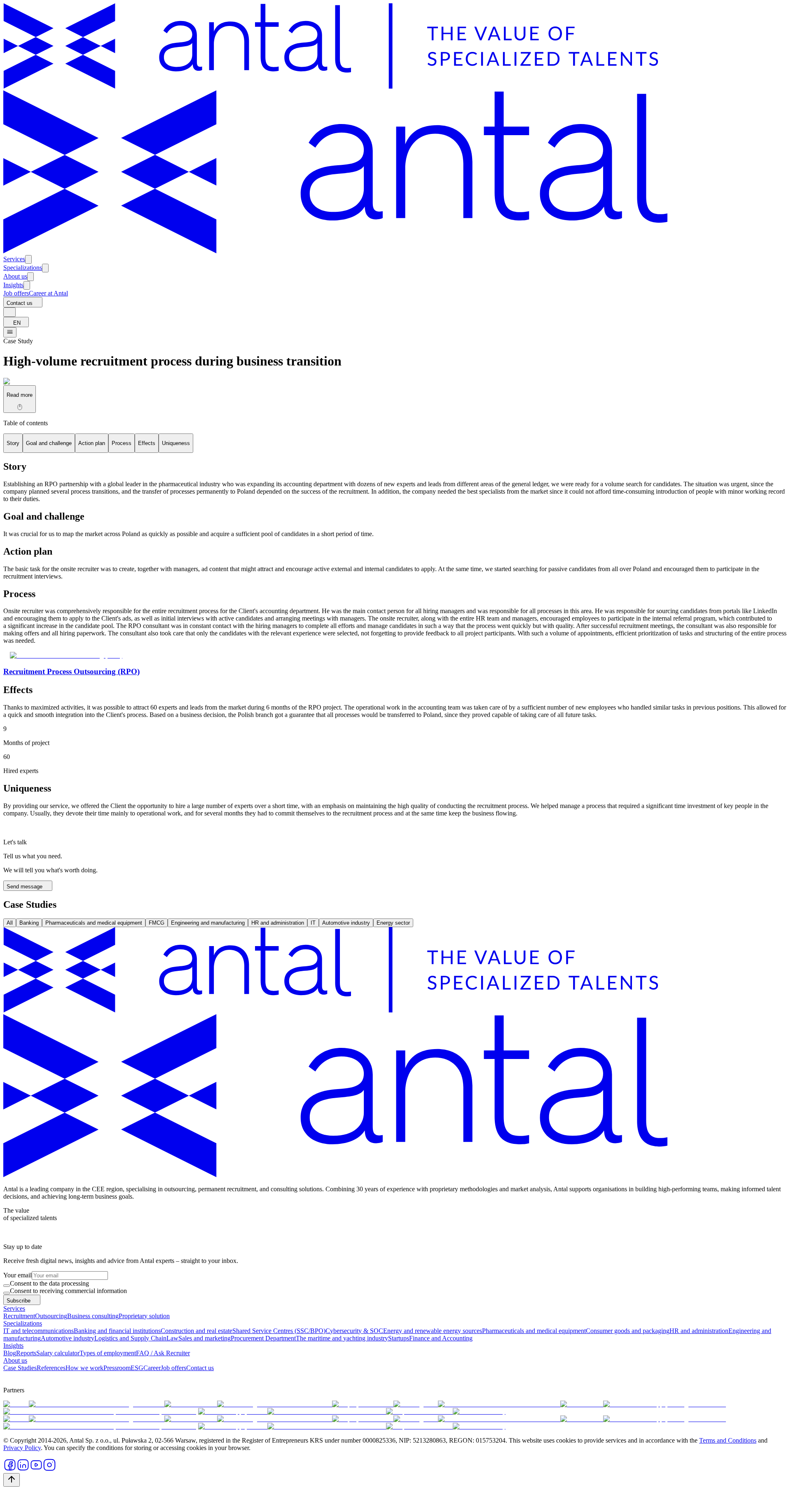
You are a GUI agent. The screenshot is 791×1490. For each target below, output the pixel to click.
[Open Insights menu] (26, 285)
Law (172, 1338)
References (51, 1367)
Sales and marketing (204, 1338)
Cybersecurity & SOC (354, 1330)
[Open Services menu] (28, 259)
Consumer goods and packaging (627, 1330)
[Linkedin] (23, 1469)
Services (14, 258)
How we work (84, 1367)
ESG (137, 1367)
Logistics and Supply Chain (130, 1338)
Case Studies (20, 1367)
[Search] (9, 312)
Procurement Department (263, 1338)
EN (17, 323)
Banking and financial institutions (117, 1330)
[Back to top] (11, 1480)
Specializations (22, 267)
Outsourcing (51, 1315)
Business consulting (93, 1315)
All (10, 923)
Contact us (20, 303)
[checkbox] (6, 1285)
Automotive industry (346, 923)
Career (152, 1367)
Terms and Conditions (727, 1440)
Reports (26, 1352)
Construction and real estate (196, 1330)
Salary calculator (58, 1352)
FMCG (156, 923)
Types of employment (108, 1352)
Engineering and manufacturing (208, 923)
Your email (17, 1275)
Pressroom (117, 1367)
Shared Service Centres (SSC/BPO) (278, 1330)
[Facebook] (9, 1469)
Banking (29, 923)
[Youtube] (36, 1469)
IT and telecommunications (38, 1330)
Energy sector (393, 923)
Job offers (16, 293)
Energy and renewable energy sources (432, 1330)
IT (313, 923)
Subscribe (18, 1301)
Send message (24, 886)
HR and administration (277, 923)
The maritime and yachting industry (342, 1338)
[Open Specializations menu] (45, 268)
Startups (398, 1338)
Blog (9, 1352)
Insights (13, 284)
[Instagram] (49, 1469)
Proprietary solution (144, 1315)
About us (15, 276)
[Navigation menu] (9, 332)
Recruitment (19, 1315)
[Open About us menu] (30, 276)
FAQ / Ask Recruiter (163, 1352)
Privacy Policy (22, 1447)
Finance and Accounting (441, 1338)
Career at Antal (48, 293)
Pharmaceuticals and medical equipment (93, 923)
